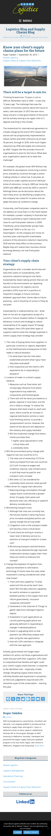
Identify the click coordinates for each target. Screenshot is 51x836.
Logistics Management (13, 770)
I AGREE (17, 832)
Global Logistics (10, 57)
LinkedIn (7, 717)
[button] (25, 20)
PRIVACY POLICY (31, 832)
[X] (13, 699)
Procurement (9, 781)
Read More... (40, 745)
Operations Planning (13, 776)
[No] (48, 828)
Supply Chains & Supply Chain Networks (22, 60)
